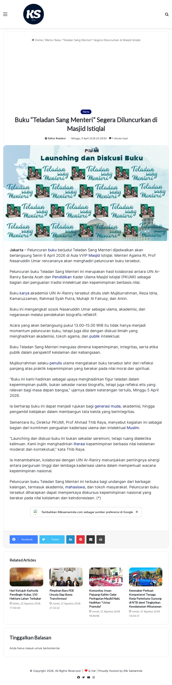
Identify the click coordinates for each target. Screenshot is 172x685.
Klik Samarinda (133, 670)
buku (52, 250)
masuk (29, 648)
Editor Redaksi (57, 138)
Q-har (92, 670)
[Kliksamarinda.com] (33, 14)
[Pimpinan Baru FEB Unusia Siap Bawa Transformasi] (66, 577)
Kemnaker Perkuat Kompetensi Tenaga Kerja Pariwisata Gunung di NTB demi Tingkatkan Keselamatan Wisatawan (145, 598)
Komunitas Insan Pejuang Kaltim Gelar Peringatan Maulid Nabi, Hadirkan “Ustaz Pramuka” (104, 598)
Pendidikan (62, 277)
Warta (48, 40)
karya (24, 293)
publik (94, 336)
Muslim (133, 428)
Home (38, 40)
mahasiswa (75, 487)
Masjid (94, 255)
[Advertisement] (86, 75)
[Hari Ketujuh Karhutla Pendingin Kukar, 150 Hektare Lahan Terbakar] (26, 577)
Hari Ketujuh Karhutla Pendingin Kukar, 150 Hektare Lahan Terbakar (25, 594)
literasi (79, 444)
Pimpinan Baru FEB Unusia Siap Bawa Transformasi (62, 594)
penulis (56, 363)
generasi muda (108, 406)
